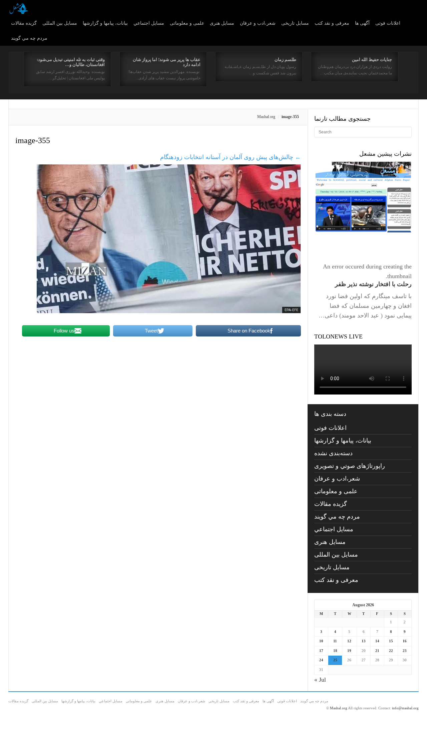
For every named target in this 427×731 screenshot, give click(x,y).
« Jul (320, 679)
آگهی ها (362, 23)
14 (377, 641)
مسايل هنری (222, 23)
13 (364, 641)
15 (391, 641)
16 (405, 641)
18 (335, 651)
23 (405, 651)
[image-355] (169, 311)
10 (321, 641)
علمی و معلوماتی (187, 23)
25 (335, 660)
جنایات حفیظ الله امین (372, 59)
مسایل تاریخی (295, 23)
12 (349, 641)
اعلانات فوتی (387, 23)
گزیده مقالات (24, 23)
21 (377, 651)
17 (321, 651)
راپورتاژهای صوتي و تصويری (349, 466)
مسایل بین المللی (59, 23)
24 (321, 660)
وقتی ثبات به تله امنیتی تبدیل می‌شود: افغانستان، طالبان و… (71, 62)
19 (349, 651)
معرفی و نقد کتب (332, 23)
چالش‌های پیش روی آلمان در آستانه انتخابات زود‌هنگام (230, 157)
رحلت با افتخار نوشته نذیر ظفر (373, 284)
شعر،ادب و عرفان (258, 23)
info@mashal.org (405, 708)
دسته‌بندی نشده (333, 453)
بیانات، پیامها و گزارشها (105, 23)
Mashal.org (266, 116)
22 (391, 651)
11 (335, 641)
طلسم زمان (285, 59)
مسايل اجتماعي (148, 23)
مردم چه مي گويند (29, 38)
